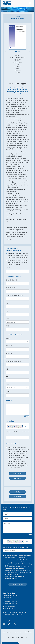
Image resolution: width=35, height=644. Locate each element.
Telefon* (8, 326)
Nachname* (9, 353)
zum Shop (17, 496)
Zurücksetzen (17, 473)
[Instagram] (14, 624)
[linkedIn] (4, 624)
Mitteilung (9, 400)
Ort (7, 377)
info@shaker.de (10, 606)
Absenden (17, 478)
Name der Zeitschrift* (13, 280)
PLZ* (7, 303)
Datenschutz (7, 632)
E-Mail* (8, 268)
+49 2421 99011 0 (11, 601)
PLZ (7, 369)
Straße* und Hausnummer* (14, 295)
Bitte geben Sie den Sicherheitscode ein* (17, 433)
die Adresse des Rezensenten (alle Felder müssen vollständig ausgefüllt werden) (18, 262)
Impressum (17, 632)
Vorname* (9, 346)
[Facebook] (9, 624)
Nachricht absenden (17, 584)
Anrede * (8, 338)
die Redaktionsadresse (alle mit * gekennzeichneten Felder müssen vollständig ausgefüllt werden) (18, 255)
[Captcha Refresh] (26, 426)
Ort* (7, 311)
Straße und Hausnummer (14, 361)
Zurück (18, 492)
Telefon (8, 392)
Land (7, 384)
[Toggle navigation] (30, 3)
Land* (8, 319)
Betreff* (6, 514)
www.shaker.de (10, 608)
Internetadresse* (11, 288)
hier (27, 466)
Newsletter (28, 632)
